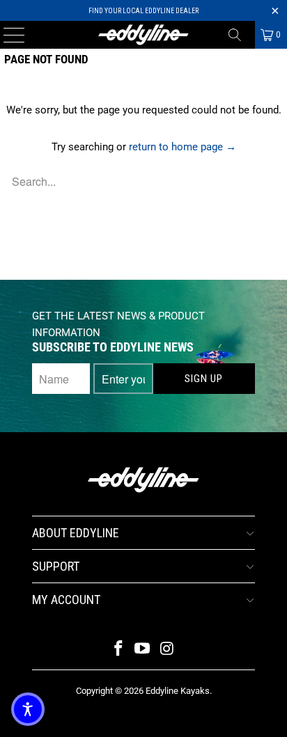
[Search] (239, 35)
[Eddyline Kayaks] (143, 35)
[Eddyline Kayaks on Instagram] (167, 650)
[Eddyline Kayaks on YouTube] (142, 650)
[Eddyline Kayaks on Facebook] (118, 650)
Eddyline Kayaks (178, 691)
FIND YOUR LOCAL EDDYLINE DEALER (143, 11)
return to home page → (182, 147)
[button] (28, 709)
